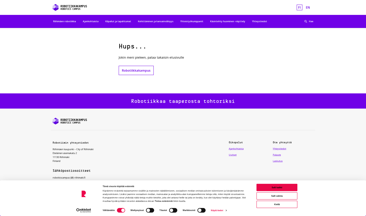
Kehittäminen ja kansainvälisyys (155, 21)
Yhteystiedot (259, 21)
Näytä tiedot (217, 210)
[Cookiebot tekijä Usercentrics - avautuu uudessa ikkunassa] (83, 210)
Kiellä (277, 204)
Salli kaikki (277, 187)
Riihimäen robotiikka (64, 21)
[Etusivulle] (95, 7)
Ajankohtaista (91, 21)
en (308, 7)
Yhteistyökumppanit (191, 21)
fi (299, 7)
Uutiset (233, 154)
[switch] (150, 210)
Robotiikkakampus (136, 70)
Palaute (277, 154)
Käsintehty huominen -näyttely (227, 21)
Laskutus (278, 161)
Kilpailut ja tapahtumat (118, 21)
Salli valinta (277, 196)
